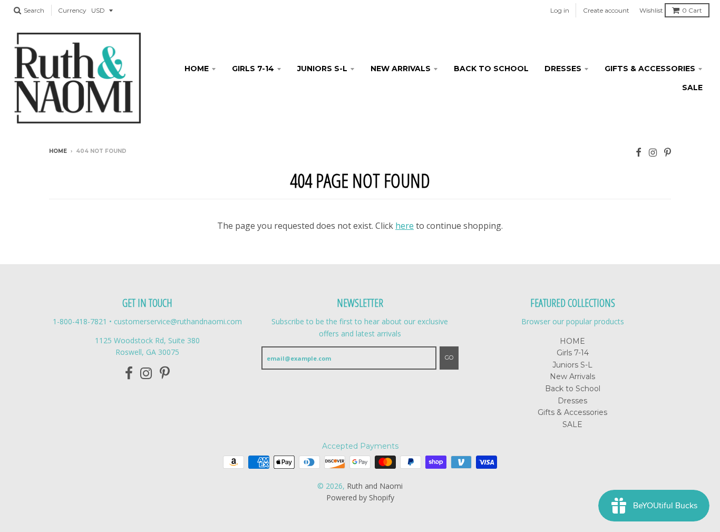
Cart (692, 10)
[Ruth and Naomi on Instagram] (653, 152)
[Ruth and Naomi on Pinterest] (667, 152)
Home (58, 151)
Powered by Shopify (360, 497)
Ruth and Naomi (375, 486)
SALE (692, 87)
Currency (72, 10)
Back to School (491, 68)
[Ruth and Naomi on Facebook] (638, 152)
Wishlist (651, 10)
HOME (196, 68)
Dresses (562, 68)
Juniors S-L (322, 68)
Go (449, 357)
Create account (606, 10)
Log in (559, 10)
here (404, 225)
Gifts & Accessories (650, 68)
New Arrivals (401, 68)
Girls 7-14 (253, 68)
